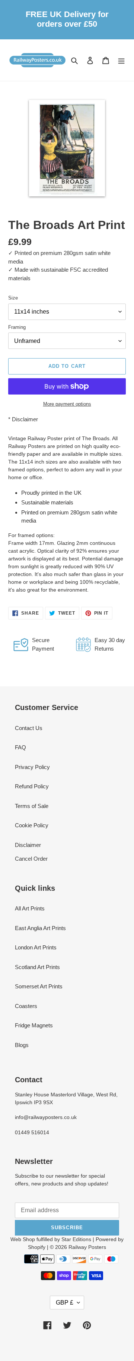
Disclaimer (25, 419)
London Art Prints (36, 947)
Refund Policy (32, 786)
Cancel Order (31, 858)
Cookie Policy (31, 825)
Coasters (26, 1006)
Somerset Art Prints (39, 986)
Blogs (22, 1045)
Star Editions (76, 1239)
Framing (17, 327)
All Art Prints (30, 908)
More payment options (67, 404)
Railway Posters (87, 1247)
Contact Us (28, 728)
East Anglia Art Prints (40, 928)
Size (13, 298)
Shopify (36, 1247)
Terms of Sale (31, 806)
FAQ (20, 747)
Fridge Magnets (34, 1025)
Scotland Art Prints (37, 967)
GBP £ (64, 1302)
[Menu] (121, 60)
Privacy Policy (32, 767)
